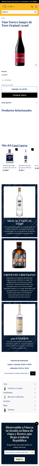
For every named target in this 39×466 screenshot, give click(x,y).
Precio (4, 71)
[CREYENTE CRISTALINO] (19, 256)
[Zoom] (36, 65)
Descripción (6, 103)
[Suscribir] (32, 452)
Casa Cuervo (19, 145)
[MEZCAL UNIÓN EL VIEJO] (19, 202)
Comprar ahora (19, 95)
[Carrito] (32, 6)
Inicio (3, 18)
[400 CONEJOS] (19, 319)
